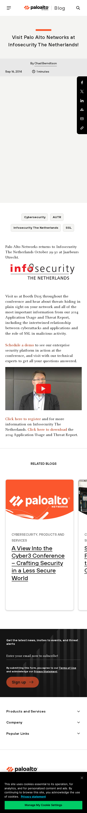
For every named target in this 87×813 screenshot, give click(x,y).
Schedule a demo (19, 345)
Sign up (19, 682)
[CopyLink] (82, 128)
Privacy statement (33, 796)
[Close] (82, 778)
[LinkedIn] (82, 100)
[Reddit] (82, 109)
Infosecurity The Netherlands (36, 227)
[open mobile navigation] (10, 8)
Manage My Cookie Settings (43, 805)
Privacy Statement (45, 671)
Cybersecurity (34, 217)
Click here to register (23, 419)
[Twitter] (82, 91)
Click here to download (47, 430)
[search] (76, 8)
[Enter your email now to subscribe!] (43, 659)
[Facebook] (82, 82)
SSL (69, 227)
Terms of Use (67, 667)
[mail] (82, 119)
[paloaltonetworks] (36, 8)
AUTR (57, 217)
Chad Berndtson (45, 63)
